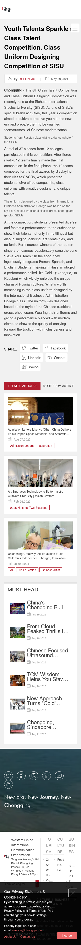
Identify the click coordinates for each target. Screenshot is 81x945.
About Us (10, 936)
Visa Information (49, 880)
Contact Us (27, 936)
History (60, 865)
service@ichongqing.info (28, 930)
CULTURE (60, 845)
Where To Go (49, 870)
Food (60, 859)
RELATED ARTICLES (22, 386)
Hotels (49, 875)
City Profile (49, 859)
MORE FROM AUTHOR (58, 386)
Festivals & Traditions (60, 870)
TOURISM (49, 845)
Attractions (49, 865)
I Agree (67, 935)
